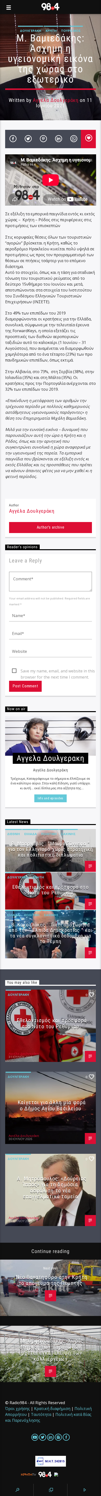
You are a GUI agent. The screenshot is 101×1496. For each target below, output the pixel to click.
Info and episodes (50, 798)
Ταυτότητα (41, 1414)
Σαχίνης (68, 834)
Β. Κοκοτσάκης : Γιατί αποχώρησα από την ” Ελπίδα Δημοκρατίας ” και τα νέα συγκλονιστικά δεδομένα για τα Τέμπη (50, 933)
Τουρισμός (71, 30)
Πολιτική (49, 834)
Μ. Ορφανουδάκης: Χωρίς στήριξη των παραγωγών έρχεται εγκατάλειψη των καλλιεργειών (51, 1350)
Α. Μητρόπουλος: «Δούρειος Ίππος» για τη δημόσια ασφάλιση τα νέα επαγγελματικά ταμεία (51, 1187)
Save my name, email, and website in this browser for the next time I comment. (58, 671)
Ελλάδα (30, 834)
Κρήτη (51, 30)
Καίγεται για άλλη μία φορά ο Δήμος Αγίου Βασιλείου (52, 1105)
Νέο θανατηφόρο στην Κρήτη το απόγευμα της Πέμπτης (52, 1280)
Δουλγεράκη (30, 30)
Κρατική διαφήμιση (52, 1408)
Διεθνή (13, 834)
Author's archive (50, 527)
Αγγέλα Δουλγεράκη (55, 100)
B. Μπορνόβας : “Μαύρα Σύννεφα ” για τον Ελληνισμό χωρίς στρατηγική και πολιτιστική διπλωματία (50, 849)
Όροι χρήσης (17, 1408)
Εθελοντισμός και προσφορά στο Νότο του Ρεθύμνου (50, 890)
